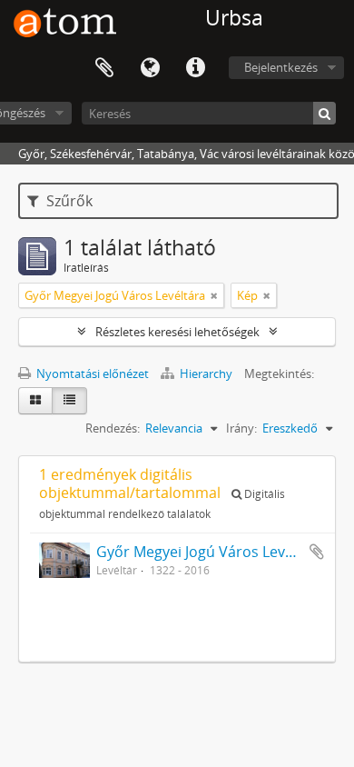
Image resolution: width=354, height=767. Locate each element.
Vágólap (104, 68)
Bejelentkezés (281, 67)
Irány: (241, 428)
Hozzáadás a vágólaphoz (317, 552)
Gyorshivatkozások (195, 68)
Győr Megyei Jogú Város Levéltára (210, 552)
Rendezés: (112, 428)
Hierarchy (206, 373)
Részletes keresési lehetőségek (177, 332)
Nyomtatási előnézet (91, 373)
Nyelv (149, 68)
